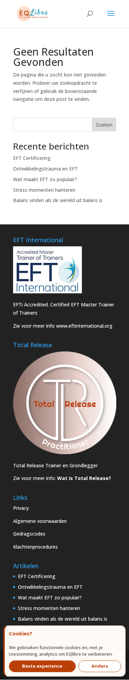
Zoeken (104, 124)
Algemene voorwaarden (40, 521)
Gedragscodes (29, 533)
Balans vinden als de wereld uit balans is (58, 200)
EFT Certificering (32, 158)
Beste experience (42, 666)
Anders (100, 666)
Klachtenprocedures (35, 546)
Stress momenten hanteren (44, 190)
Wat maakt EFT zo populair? (45, 179)
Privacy (21, 508)
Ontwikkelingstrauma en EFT (45, 168)
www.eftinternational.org (84, 326)
